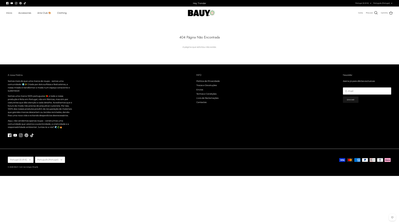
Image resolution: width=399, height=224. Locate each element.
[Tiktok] (25, 3)
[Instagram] (16, 3)
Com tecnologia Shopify (28, 167)
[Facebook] (7, 3)
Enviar (350, 100)
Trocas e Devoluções (206, 85)
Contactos (201, 102)
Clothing (62, 13)
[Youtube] (12, 3)
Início (9, 13)
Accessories (24, 13)
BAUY (16, 167)
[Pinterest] (20, 3)
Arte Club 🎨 (44, 13)
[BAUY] (199, 13)
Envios (199, 89)
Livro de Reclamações (207, 98)
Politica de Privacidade (208, 81)
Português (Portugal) (381, 3)
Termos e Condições (206, 94)
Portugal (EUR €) (362, 3)
